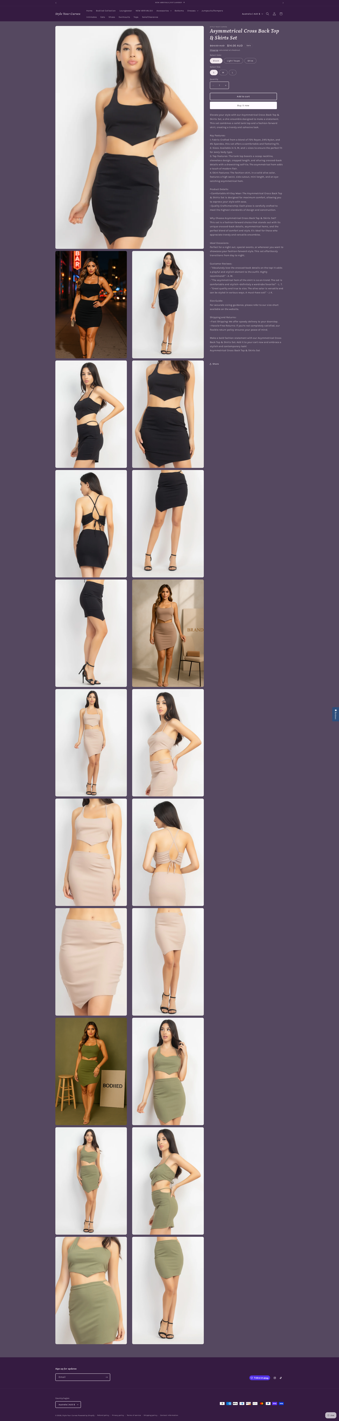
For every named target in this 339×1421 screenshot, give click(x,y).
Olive (250, 61)
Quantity (214, 79)
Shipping (214, 50)
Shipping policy (150, 1415)
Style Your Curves (70, 1415)
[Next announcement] (283, 3)
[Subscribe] (106, 1377)
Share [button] (216, 364)
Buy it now (243, 105)
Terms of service (134, 1415)
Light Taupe (233, 61)
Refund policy (103, 1415)
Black (216, 61)
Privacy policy (118, 1415)
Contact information (169, 1415)
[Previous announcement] (56, 3)
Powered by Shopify (86, 1415)
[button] (164, 11)
